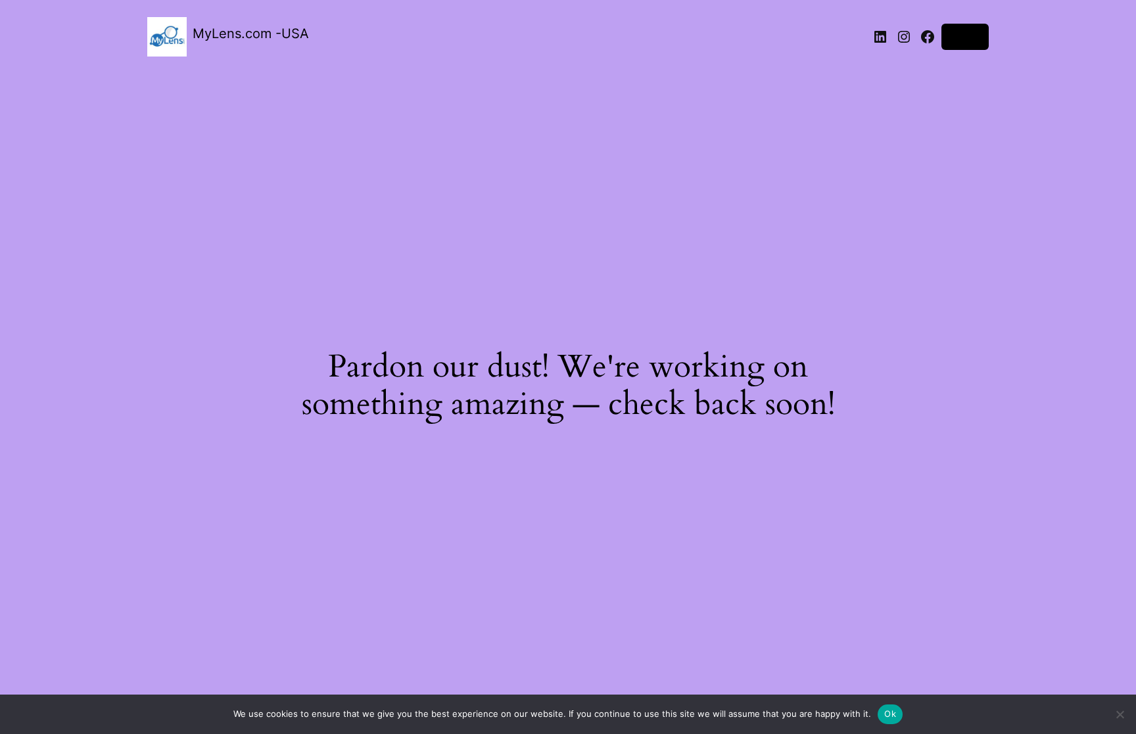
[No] (1119, 714)
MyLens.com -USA (251, 33)
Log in (965, 36)
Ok (890, 713)
